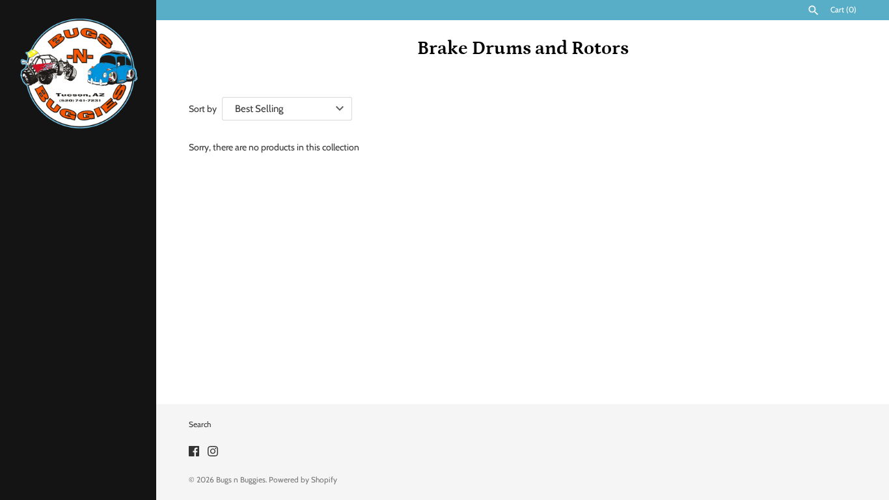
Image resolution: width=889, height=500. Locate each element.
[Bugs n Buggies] (78, 74)
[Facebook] (194, 452)
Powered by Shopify (303, 479)
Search (200, 424)
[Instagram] (213, 452)
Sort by (203, 109)
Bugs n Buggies (241, 479)
